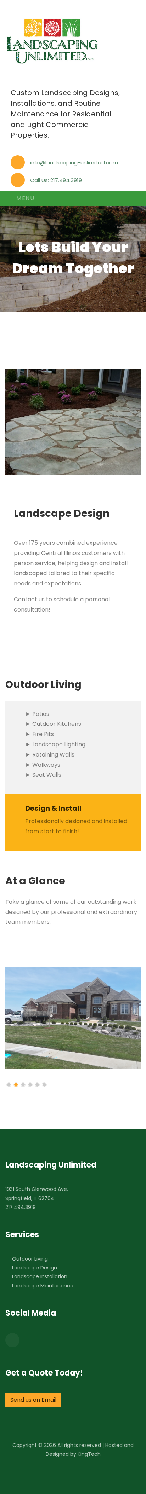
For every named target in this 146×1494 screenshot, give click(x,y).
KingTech (89, 1454)
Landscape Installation (39, 1276)
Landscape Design (34, 1267)
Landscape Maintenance (42, 1285)
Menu (25, 198)
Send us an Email (33, 1400)
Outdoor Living (30, 1258)
